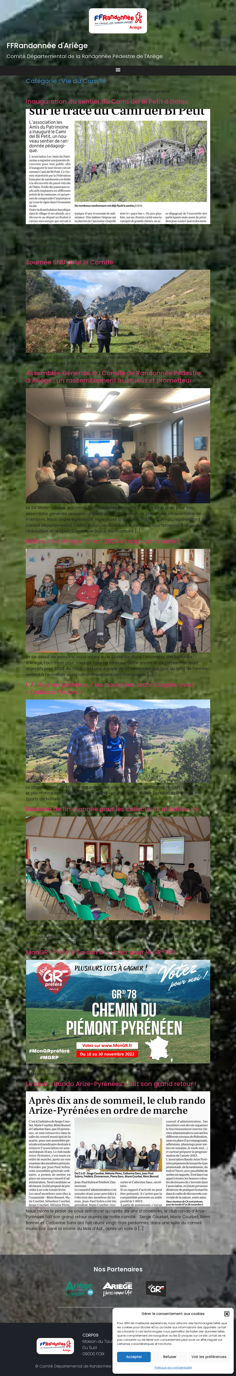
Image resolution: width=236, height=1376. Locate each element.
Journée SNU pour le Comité (69, 262)
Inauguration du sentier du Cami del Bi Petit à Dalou (107, 101)
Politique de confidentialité (173, 1368)
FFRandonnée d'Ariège (47, 45)
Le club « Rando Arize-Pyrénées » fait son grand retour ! (111, 1084)
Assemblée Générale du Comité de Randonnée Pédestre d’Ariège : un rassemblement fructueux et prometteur (113, 377)
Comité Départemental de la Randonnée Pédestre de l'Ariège (85, 56)
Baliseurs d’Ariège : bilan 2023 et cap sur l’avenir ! (103, 541)
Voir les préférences (209, 1356)
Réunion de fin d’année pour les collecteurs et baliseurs (112, 809)
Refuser (170, 1356)
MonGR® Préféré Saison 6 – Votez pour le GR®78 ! (100, 952)
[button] (226, 1314)
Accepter (134, 1356)
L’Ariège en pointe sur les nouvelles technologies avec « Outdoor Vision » (110, 688)
